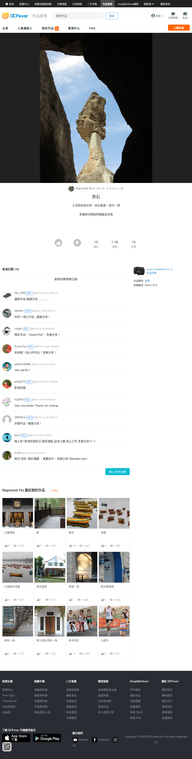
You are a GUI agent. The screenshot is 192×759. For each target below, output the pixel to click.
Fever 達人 (8, 695)
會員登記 (167, 706)
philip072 (19, 381)
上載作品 (179, 27)
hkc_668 (19, 293)
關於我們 (167, 689)
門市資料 (135, 689)
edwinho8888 (22, 364)
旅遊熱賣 (103, 695)
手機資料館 (40, 701)
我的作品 (50, 28)
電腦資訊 (71, 706)
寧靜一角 (74, 586)
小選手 (105, 640)
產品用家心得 (42, 712)
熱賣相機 (135, 701)
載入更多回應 (117, 472)
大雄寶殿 (9, 532)
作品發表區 (9, 706)
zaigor (18, 328)
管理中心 (74, 28)
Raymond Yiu (84, 188)
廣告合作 (167, 701)
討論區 (6, 712)
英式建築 (41, 586)
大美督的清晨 (12, 586)
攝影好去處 (107, 689)
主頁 (5, 28)
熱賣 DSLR (136, 712)
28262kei (20, 417)
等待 (71, 532)
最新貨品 (135, 695)
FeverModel (9, 701)
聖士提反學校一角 (46, 640)
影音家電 (71, 712)
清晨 (103, 532)
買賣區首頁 (72, 689)
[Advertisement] (96, 228)
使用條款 (167, 712)
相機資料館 (40, 689)
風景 (147, 280)
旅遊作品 (103, 706)
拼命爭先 (74, 640)
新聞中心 (7, 689)
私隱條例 (167, 718)
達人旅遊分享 (106, 712)
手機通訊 (71, 701)
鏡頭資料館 (40, 695)
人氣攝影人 (25, 28)
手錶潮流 (71, 718)
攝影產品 (71, 695)
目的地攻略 (104, 701)
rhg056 (18, 399)
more (55, 490)
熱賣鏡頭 (135, 706)
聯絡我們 (167, 695)
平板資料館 (40, 706)
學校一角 (9, 640)
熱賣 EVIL (136, 718)
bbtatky (18, 310)
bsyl (17, 435)
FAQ (92, 28)
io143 (17, 453)
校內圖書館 (107, 586)
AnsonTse (20, 346)
